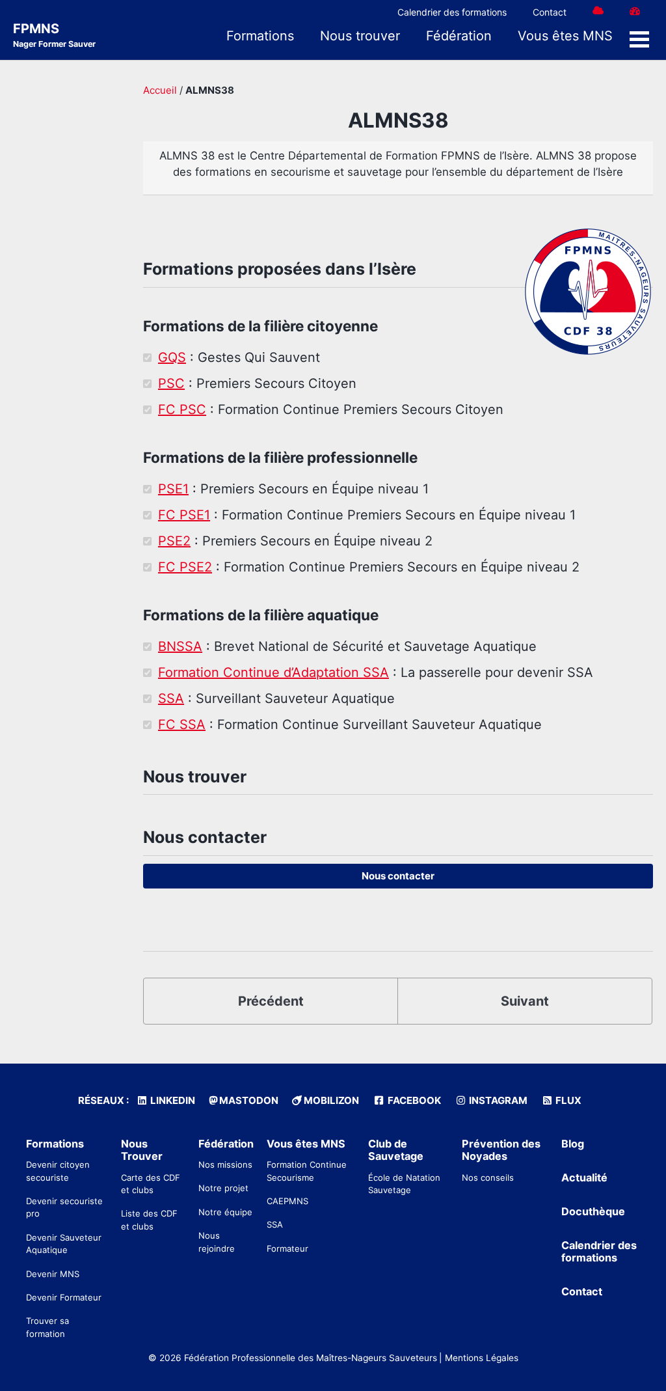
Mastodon (247, 1100)
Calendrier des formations (452, 12)
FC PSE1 (184, 515)
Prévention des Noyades (501, 1150)
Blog (572, 1143)
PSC (171, 383)
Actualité (584, 1177)
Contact (549, 12)
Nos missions (225, 1164)
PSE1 (173, 489)
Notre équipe (225, 1212)
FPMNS (54, 35)
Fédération (459, 36)
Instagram (497, 1100)
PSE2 (174, 541)
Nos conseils (488, 1177)
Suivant (525, 1001)
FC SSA (182, 724)
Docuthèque (593, 1211)
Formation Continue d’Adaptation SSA (273, 672)
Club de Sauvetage (395, 1150)
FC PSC (182, 409)
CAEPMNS (287, 1201)
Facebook (413, 1100)
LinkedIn (171, 1100)
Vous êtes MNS (565, 36)
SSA (171, 698)
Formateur (287, 1248)
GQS (172, 357)
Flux (567, 1100)
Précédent (271, 1001)
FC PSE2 (185, 567)
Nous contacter (398, 876)
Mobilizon (330, 1100)
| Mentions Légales (478, 1358)
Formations (260, 36)
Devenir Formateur (63, 1297)
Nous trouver (360, 36)
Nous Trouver (142, 1150)
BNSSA (180, 646)
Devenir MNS (52, 1274)
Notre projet (223, 1188)
